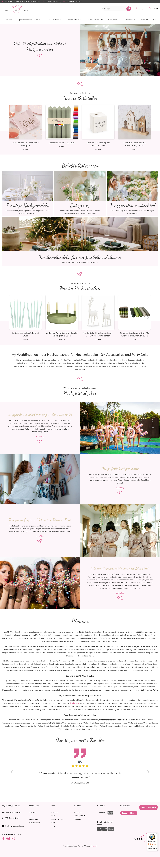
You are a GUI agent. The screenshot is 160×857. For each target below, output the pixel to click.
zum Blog (40, 436)
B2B (53, 816)
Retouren (77, 812)
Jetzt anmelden (128, 813)
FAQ (53, 823)
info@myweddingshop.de (14, 826)
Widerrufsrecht (34, 823)
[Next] (148, 127)
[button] (136, 8)
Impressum (33, 812)
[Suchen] (128, 8)
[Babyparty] (80, 193)
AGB (30, 816)
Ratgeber (54, 812)
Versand (77, 819)
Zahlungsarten (79, 816)
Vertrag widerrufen (148, 807)
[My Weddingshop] (16, 8)
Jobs (53, 826)
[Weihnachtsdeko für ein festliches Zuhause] (80, 241)
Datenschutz (33, 819)
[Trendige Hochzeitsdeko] (27, 193)
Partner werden (57, 819)
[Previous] (11, 127)
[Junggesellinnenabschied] (132, 193)
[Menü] (156, 834)
